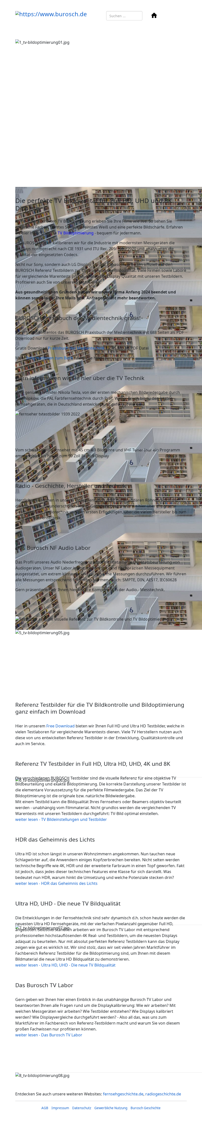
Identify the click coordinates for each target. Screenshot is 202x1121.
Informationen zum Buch (49, 358)
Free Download (60, 726)
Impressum (60, 1108)
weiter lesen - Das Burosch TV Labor (48, 1035)
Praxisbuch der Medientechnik (76, 348)
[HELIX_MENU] (170, 15)
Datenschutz (81, 1108)
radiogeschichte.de (163, 1094)
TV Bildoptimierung (76, 233)
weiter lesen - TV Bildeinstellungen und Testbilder (61, 819)
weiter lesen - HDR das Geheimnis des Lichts (56, 883)
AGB (44, 1108)
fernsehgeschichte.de (123, 1094)
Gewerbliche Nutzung (110, 1108)
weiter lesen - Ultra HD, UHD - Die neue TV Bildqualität (65, 965)
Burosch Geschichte (146, 1108)
